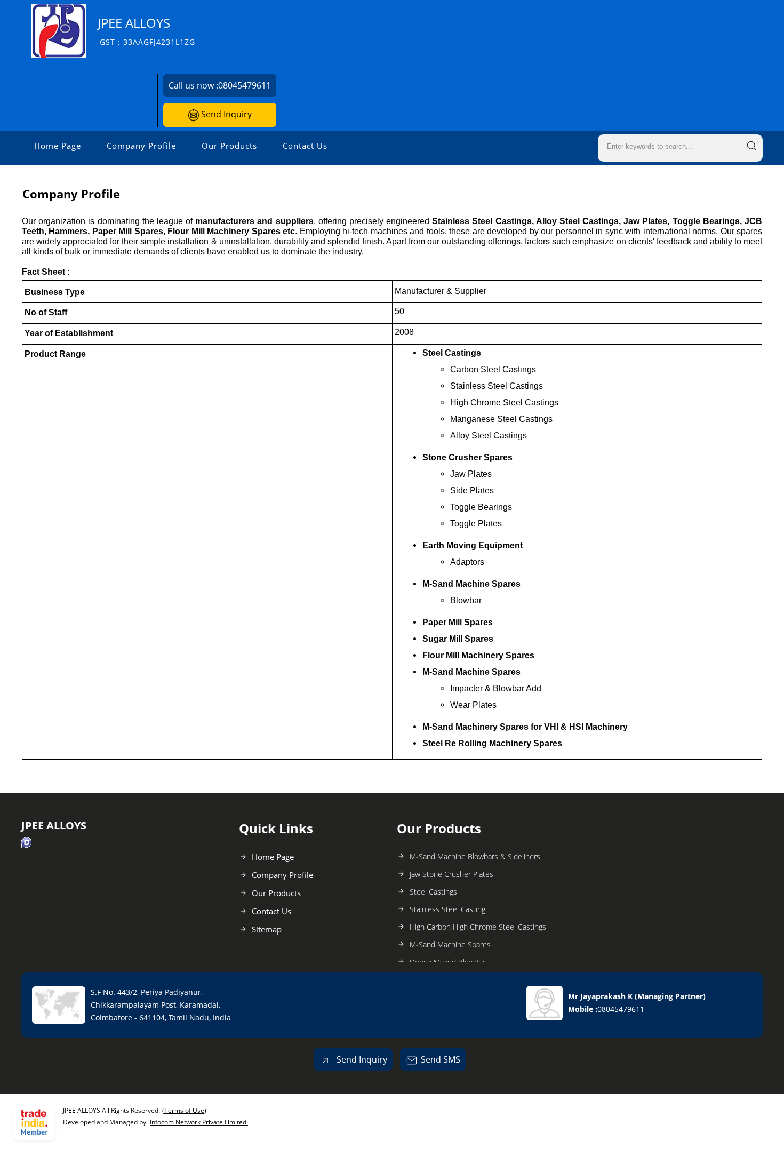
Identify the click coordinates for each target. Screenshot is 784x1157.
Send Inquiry (225, 114)
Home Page (57, 145)
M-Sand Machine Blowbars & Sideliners (475, 856)
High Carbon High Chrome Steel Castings (478, 927)
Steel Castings (433, 892)
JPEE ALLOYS (146, 30)
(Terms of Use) (184, 1110)
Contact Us (305, 145)
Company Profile (141, 145)
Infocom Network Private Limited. (199, 1122)
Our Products (229, 145)
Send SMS (440, 1059)
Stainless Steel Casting (447, 909)
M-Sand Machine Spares (450, 944)
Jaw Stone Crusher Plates (451, 874)
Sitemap (267, 929)
